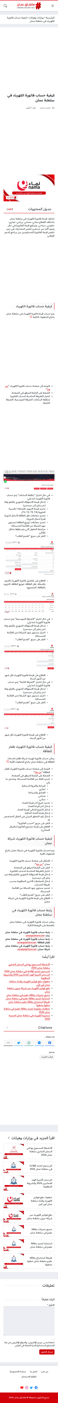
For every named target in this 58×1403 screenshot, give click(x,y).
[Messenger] (39, 1043)
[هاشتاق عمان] (29, 5)
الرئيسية (50, 17)
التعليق (50, 1305)
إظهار (10, 209)
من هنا (38, 772)
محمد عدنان (45, 107)
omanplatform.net (35, 935)
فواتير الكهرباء (47, 1057)
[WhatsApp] (29, 1043)
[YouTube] (22, 1388)
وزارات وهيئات (36, 17)
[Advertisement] (29, 60)
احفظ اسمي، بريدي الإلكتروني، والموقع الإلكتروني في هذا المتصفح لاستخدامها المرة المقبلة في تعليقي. (29, 1344)
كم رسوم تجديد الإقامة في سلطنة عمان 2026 (27, 971)
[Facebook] (49, 1043)
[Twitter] (18, 1043)
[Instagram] (27, 1388)
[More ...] (8, 1043)
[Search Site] (5, 5)
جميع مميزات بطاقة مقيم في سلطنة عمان (28, 995)
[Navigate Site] (52, 5)
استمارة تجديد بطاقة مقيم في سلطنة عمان (28, 998)
